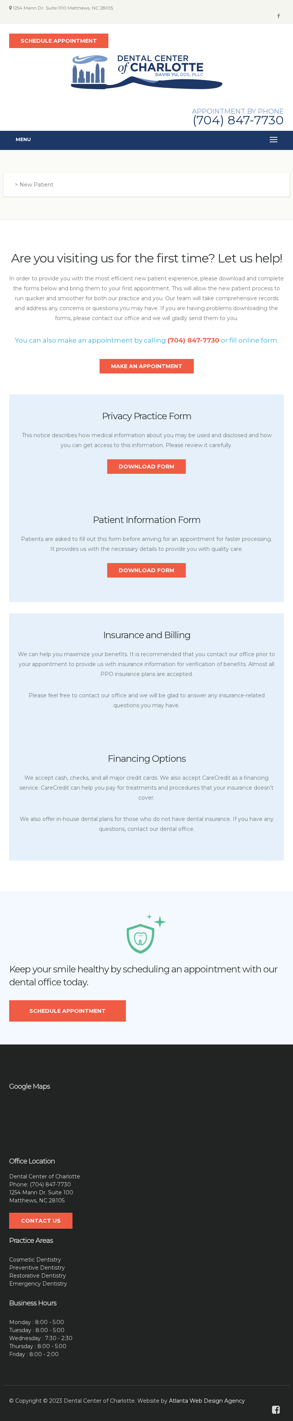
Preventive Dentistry (37, 1267)
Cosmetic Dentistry (35, 1259)
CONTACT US (41, 1220)
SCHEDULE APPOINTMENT (59, 40)
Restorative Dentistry (37, 1275)
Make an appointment (146, 366)
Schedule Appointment (67, 1010)
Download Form (146, 466)
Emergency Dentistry (38, 1283)
